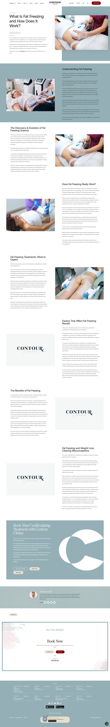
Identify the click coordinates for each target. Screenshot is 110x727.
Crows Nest (79, 686)
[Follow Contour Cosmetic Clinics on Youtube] (55, 703)
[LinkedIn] (45, 602)
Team (31, 3)
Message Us (49, 651)
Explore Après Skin (52, 721)
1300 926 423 (55, 660)
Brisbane (37, 686)
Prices (18, 3)
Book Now (60, 651)
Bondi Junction (18, 686)
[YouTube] (51, 602)
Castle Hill (59, 686)
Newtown (79, 696)
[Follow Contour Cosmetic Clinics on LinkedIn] (58, 703)
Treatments (11, 3)
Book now (18, 572)
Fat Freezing (22, 51)
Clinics (24, 3)
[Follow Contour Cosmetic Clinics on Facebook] (49, 703)
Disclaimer (25, 717)
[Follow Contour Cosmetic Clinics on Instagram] (52, 703)
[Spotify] (54, 602)
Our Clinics (55, 683)
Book (96, 3)
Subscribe (71, 3)
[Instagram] (48, 602)
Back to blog (13, 614)
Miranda (37, 696)
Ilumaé (41, 3)
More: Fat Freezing (20, 568)
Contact (78, 3)
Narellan (58, 696)
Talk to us (34, 568)
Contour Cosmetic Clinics (97, 717)
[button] (107, 724)
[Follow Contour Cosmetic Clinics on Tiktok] (60, 703)
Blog (36, 3)
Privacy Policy (11, 717)
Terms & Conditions (18, 717)
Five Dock (16, 696)
